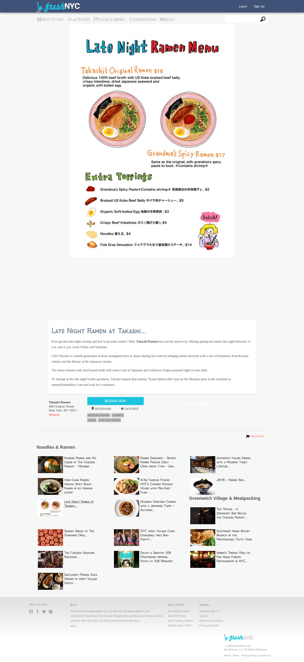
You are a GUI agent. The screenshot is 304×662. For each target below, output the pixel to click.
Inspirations (144, 20)
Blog (169, 20)
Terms (235, 655)
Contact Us (264, 655)
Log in (243, 6)
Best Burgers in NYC (179, 625)
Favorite (131, 408)
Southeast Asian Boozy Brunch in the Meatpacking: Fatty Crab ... (234, 537)
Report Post (255, 436)
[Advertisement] (152, 289)
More (73, 626)
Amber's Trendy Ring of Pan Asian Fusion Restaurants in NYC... (233, 557)
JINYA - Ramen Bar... (231, 480)
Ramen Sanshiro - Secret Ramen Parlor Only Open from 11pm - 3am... (158, 462)
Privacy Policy (249, 655)
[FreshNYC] (59, 11)
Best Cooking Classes (180, 620)
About (227, 655)
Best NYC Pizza (177, 616)
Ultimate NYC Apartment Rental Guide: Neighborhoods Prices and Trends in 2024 (116, 616)
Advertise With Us (209, 611)
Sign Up (259, 6)
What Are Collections (211, 620)
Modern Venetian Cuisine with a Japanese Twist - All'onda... (158, 506)
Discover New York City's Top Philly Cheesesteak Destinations (105, 620)
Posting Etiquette (208, 625)
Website (54, 414)
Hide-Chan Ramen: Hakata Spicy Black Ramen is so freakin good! (78, 486)
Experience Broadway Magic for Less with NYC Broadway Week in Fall (110, 611)
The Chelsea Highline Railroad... (79, 555)
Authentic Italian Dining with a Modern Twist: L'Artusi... (234, 462)
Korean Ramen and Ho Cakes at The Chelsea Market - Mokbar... (80, 462)
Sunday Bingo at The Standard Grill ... (79, 533)
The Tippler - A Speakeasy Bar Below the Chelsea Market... (232, 513)
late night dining (109, 420)
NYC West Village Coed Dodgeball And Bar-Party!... (157, 535)
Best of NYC (52, 20)
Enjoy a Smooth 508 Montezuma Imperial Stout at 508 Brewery (156, 557)
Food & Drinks (111, 20)
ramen (92, 420)
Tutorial (203, 616)
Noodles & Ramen (98, 415)
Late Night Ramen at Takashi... (79, 503)
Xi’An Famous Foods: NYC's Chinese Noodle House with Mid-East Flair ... (156, 486)
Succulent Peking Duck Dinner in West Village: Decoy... (81, 579)
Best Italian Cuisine (179, 611)
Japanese (117, 415)
